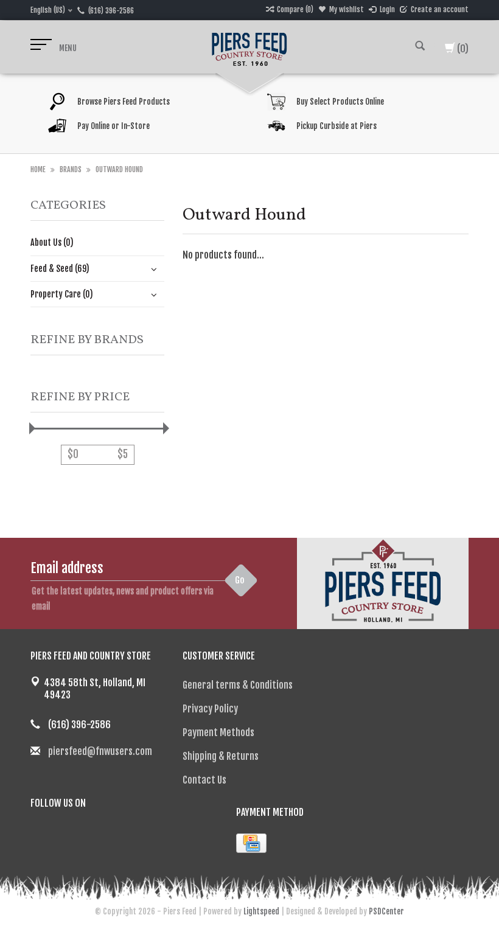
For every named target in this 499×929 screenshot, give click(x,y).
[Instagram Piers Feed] (82, 834)
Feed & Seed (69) (59, 268)
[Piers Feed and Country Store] (249, 47)
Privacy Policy (210, 709)
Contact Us (204, 780)
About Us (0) (52, 242)
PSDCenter (386, 911)
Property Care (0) (61, 294)
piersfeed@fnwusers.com (100, 751)
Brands (71, 169)
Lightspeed (261, 911)
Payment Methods (218, 732)
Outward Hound (119, 169)
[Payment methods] (251, 843)
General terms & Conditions (238, 685)
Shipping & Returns (221, 756)
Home (38, 169)
